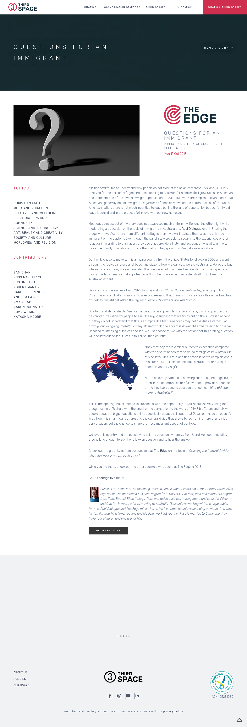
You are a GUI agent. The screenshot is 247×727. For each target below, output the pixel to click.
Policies (20, 679)
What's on (91, 7)
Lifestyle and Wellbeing (36, 213)
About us (21, 672)
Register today (108, 530)
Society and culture (32, 238)
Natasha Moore (27, 317)
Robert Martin (27, 287)
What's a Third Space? (225, 7)
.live (112, 478)
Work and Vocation (31, 208)
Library (225, 48)
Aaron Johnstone (30, 307)
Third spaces (156, 7)
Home (209, 48)
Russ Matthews (27, 277)
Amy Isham (23, 302)
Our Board (22, 685)
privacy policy (173, 711)
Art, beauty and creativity (38, 233)
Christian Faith (27, 203)
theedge (103, 478)
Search (186, 7)
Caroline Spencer (30, 292)
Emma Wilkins (25, 312)
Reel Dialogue (191, 229)
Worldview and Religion (35, 242)
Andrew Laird (26, 297)
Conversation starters (122, 7)
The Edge (160, 451)
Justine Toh (24, 282)
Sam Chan (22, 272)
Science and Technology (36, 228)
